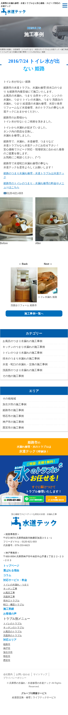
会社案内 (8, 674)
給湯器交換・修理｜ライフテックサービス (34, 697)
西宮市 (6, 660)
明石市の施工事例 (13, 416)
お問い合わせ (23, 674)
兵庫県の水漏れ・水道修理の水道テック (30, 683)
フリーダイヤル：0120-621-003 (20, 541)
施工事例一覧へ (34, 313)
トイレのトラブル (12, 623)
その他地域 (9, 398)
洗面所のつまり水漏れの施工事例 (22, 370)
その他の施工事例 (13, 376)
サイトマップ (40, 674)
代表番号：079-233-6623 (16, 545)
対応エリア (10, 639)
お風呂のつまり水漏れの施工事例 (22, 341)
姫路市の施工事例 (13, 410)
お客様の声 (10, 613)
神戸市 (6, 648)
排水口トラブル (11, 600)
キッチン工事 (10, 588)
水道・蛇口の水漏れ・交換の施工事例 (25, 364)
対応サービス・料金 (15, 580)
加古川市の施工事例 (14, 404)
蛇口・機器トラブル (13, 604)
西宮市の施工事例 (13, 427)
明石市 (6, 656)
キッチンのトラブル (13, 627)
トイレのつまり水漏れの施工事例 (22, 352)
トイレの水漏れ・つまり (16, 584)
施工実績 (8, 608)
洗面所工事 (9, 596)
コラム (7, 575)
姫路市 (6, 644)
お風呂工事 (9, 592)
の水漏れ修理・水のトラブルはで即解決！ (34, 446)
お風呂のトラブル (12, 631)
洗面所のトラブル (12, 635)
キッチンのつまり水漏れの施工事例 (24, 346)
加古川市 (8, 652)
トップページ (11, 565)
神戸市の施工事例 (13, 421)
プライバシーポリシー (14, 677)
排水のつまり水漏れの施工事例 (21, 358)
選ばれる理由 (11, 570)
